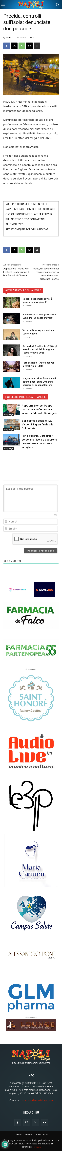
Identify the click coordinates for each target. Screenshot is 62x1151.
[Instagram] (26, 1122)
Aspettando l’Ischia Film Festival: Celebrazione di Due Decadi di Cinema (16, 272)
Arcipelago (8, 414)
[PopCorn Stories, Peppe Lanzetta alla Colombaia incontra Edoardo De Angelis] (11, 409)
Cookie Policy (41, 1134)
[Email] (29, 46)
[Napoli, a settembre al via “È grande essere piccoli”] (11, 303)
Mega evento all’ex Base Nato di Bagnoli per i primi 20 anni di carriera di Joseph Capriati (39, 381)
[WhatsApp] (22, 46)
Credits (37, 1147)
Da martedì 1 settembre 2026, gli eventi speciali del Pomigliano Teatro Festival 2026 (39, 349)
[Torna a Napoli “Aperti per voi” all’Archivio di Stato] (11, 366)
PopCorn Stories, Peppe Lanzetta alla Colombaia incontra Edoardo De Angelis (40, 409)
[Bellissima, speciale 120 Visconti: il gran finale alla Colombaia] (11, 424)
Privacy (28, 1134)
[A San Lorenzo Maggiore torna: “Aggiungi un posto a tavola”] (11, 318)
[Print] (37, 46)
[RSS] (35, 1122)
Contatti (18, 1134)
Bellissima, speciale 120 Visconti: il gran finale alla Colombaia (37, 424)
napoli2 (9, 37)
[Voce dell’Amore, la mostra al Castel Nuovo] (11, 334)
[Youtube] (44, 1122)
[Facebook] (6, 46)
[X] (14, 46)
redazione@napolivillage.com (37, 1100)
